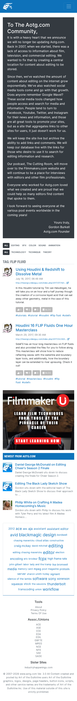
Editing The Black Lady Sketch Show (41, 483)
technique (34, 252)
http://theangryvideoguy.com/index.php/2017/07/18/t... (41, 283)
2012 (11, 528)
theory (47, 252)
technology (18, 252)
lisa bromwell (60, 564)
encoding (16, 559)
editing (15, 245)
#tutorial (33, 315)
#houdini (44, 315)
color (32, 245)
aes (25, 528)
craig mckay (22, 546)
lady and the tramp (40, 564)
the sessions (39, 584)
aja (30, 529)
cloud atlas (42, 540)
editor (49, 552)
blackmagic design (37, 534)
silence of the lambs (19, 578)
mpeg (37, 569)
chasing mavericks (24, 540)
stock (27, 584)
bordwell (62, 534)
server (21, 574)
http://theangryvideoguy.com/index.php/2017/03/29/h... (41, 339)
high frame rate (57, 558)
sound (42, 245)
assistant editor (58, 529)
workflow (51, 589)
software (40, 579)
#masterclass (34, 378)
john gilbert (15, 564)
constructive (57, 540)
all (6, 245)
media (12, 569)
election (60, 552)
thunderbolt (56, 584)
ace (19, 529)
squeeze (17, 584)
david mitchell (39, 545)
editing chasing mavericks (27, 552)
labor (26, 564)
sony (52, 579)
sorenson (63, 578)
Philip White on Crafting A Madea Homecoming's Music (38, 504)
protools (65, 569)
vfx (24, 245)
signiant (55, 574)
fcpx (42, 558)
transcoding (26, 589)
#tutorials (21, 315)
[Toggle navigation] (69, 6)
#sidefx (66, 315)
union (38, 589)
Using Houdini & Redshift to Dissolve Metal (40, 271)
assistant (40, 528)
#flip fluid (55, 315)
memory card (25, 568)
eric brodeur (31, 558)
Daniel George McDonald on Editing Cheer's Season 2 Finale (40, 466)
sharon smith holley (38, 574)
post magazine (50, 568)
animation (54, 245)
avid (14, 534)
